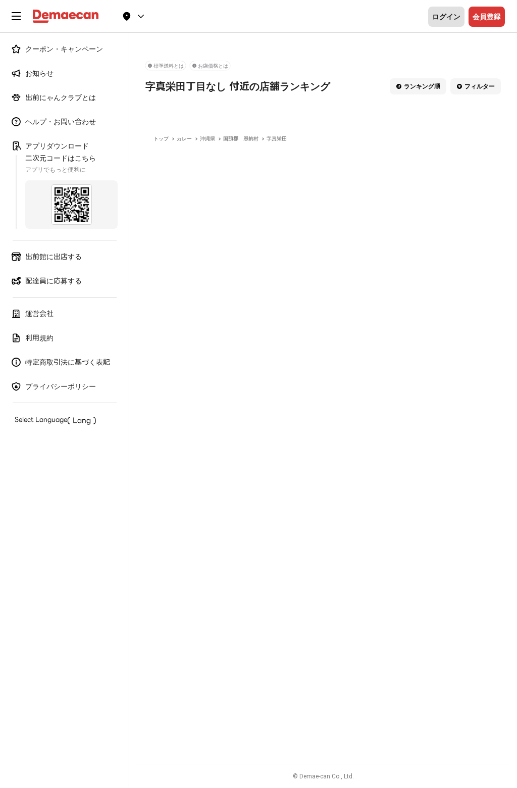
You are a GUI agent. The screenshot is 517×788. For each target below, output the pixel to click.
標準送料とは (168, 66)
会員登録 (487, 17)
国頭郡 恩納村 (240, 138)
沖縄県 (207, 138)
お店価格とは (213, 66)
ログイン (446, 17)
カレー (184, 138)
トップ (161, 138)
